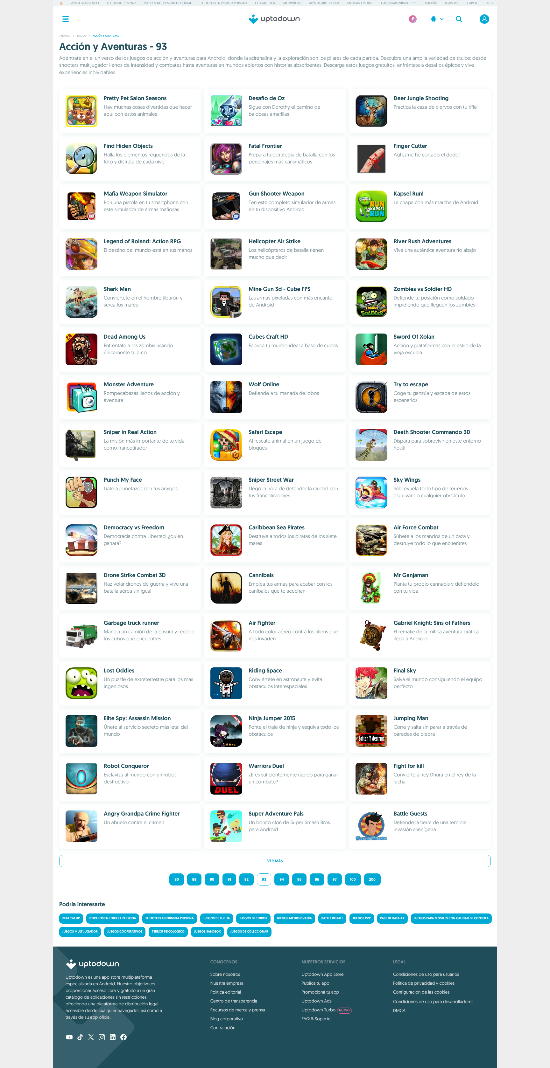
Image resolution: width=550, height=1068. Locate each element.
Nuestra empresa (226, 983)
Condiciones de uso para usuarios (426, 974)
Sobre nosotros (225, 974)
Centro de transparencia (233, 1001)
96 (317, 879)
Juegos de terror (253, 918)
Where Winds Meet (85, 3)
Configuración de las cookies (421, 992)
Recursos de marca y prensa (237, 1010)
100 (353, 879)
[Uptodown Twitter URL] (91, 1037)
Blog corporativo (226, 1019)
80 (176, 879)
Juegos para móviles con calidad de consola (451, 918)
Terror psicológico (168, 932)
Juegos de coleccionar (249, 932)
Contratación (223, 1027)
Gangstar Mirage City (398, 3)
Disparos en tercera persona (112, 918)
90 (212, 879)
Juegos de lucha (216, 918)
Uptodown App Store (323, 974)
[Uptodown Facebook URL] (123, 1037)
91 (229, 879)
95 (299, 879)
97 (335, 879)
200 (372, 879)
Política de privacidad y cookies (424, 983)
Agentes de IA (496, 3)
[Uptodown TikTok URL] (80, 1037)
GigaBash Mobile (360, 3)
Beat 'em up (71, 918)
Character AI (265, 3)
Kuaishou (451, 3)
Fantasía (430, 3)
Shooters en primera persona (224, 3)
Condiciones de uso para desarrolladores (433, 1001)
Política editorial (225, 992)
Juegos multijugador (80, 932)
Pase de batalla (392, 918)
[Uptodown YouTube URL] (69, 1037)
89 (194, 879)
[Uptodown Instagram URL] (102, 1037)
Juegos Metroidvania (294, 918)
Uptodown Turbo (326, 1010)
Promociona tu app (320, 992)
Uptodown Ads (317, 1001)
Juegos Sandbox (207, 932)
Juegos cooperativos (124, 932)
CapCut (473, 3)
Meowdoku (292, 3)
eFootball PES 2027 (121, 3)
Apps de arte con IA (324, 3)
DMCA (399, 1010)
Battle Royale (332, 918)
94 (281, 879)
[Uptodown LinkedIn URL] (112, 1037)
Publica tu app (315, 983)
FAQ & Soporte (316, 1019)
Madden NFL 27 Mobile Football (168, 3)
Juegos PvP (361, 918)
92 (246, 879)
